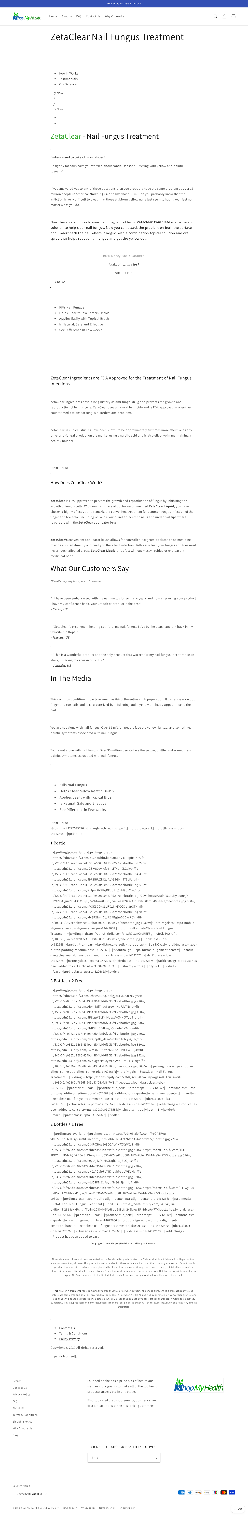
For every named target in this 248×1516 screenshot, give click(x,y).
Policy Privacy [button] (69, 1339)
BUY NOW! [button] (57, 282)
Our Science (68, 84)
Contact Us (20, 1388)
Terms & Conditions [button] (73, 1333)
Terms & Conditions (25, 1415)
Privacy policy (87, 1507)
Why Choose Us (22, 1428)
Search (17, 1381)
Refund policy (70, 1507)
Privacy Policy (22, 1394)
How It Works (68, 73)
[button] (66, 16)
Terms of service (107, 1507)
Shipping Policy (22, 1421)
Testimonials (68, 79)
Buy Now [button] (56, 93)
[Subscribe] (155, 1457)
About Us (18, 1408)
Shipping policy (127, 1507)
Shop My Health (29, 1508)
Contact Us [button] (67, 1328)
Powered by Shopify (48, 1508)
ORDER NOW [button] (59, 468)
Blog (15, 1435)
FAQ (15, 1401)
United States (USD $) (29, 1494)
